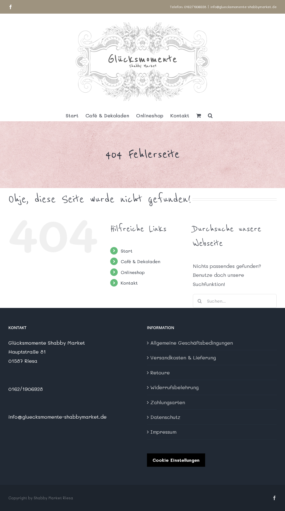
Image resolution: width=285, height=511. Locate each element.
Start (126, 251)
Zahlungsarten (167, 402)
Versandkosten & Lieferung (183, 357)
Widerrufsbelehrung (174, 387)
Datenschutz (165, 417)
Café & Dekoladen (140, 261)
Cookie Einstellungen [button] (176, 460)
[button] (210, 115)
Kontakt (129, 283)
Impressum (163, 431)
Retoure (160, 372)
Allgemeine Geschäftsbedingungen (191, 342)
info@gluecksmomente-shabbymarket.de (243, 6)
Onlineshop (133, 272)
